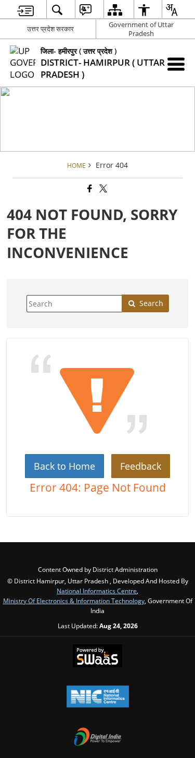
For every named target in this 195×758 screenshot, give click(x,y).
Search (151, 303)
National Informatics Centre (97, 590)
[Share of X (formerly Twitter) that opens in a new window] (102, 188)
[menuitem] (25, 9)
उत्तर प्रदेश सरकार (50, 28)
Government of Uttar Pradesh (141, 29)
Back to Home (64, 466)
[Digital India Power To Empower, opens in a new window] (97, 737)
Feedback (140, 466)
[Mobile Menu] (176, 64)
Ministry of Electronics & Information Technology (74, 600)
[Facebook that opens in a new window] (89, 188)
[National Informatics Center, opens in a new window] (98, 697)
